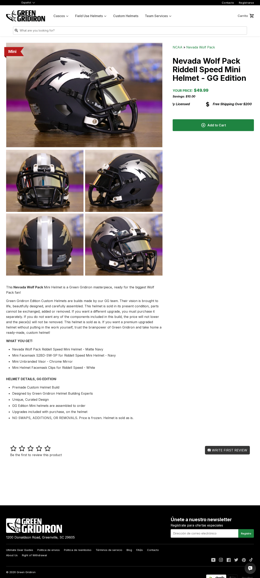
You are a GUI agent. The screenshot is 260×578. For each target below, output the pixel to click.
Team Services (156, 16)
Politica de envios (48, 550)
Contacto (228, 2)
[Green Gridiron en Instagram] (221, 560)
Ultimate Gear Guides (19, 550)
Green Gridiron (26, 572)
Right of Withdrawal (34, 555)
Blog (129, 550)
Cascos (59, 16)
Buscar (243, 31)
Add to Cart (216, 125)
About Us (12, 555)
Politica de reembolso (77, 550)
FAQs (139, 550)
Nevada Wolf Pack (200, 47)
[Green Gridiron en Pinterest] (244, 560)
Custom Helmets (125, 16)
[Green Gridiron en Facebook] (228, 560)
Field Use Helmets (89, 16)
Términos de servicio (109, 550)
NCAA (177, 47)
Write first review (229, 450)
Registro (246, 533)
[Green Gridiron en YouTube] (213, 560)
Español (26, 2)
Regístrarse (246, 2)
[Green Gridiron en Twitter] (236, 560)
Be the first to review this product (36, 455)
